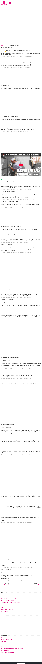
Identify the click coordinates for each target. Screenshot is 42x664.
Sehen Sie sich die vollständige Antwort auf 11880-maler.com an (22, 189)
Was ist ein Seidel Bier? (5, 650)
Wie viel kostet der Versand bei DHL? (7, 609)
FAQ (6, 45)
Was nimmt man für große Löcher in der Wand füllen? (10, 598)
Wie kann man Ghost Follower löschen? (7, 596)
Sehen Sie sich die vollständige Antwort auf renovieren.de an (22, 131)
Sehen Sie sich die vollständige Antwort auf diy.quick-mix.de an (22, 499)
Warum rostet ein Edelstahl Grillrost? (7, 639)
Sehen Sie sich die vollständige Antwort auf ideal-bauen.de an (22, 232)
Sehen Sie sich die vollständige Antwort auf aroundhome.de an (22, 56)
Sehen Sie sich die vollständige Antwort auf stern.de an (21, 242)
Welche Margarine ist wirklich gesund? (7, 600)
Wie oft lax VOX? (4, 641)
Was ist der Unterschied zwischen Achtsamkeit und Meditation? (12, 648)
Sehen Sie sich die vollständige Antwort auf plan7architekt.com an (23, 320)
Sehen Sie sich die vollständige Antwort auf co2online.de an (22, 378)
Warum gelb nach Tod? (5, 611)
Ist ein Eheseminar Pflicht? (5, 643)
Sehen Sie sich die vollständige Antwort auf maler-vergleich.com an (23, 454)
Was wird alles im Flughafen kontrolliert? (8, 646)
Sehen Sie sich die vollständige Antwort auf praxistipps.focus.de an (23, 444)
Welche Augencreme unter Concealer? (7, 637)
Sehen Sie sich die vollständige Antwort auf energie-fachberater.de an (23, 199)
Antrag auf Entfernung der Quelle (7, 56)
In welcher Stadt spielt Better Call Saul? (7, 652)
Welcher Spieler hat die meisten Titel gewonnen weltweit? (11, 602)
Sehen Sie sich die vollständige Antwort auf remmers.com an (22, 580)
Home (2, 45)
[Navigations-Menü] (10, 3)
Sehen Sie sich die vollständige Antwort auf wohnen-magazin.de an (23, 91)
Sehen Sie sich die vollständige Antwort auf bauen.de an (21, 308)
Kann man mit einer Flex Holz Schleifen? (7, 605)
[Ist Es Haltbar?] (4, 3)
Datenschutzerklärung (21, 663)
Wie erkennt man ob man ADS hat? (34, 584)
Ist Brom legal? (3, 654)
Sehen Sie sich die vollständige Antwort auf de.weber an (21, 207)
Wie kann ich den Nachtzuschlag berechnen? (8, 607)
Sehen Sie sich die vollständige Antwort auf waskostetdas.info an (22, 368)
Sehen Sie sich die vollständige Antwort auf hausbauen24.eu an (22, 567)
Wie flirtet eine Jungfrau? (5, 584)
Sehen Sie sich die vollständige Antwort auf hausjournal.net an (22, 122)
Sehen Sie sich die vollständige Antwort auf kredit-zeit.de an (22, 252)
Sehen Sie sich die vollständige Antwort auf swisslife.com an (22, 297)
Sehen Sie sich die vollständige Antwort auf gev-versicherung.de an (23, 67)
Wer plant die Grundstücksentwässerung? (8, 604)
